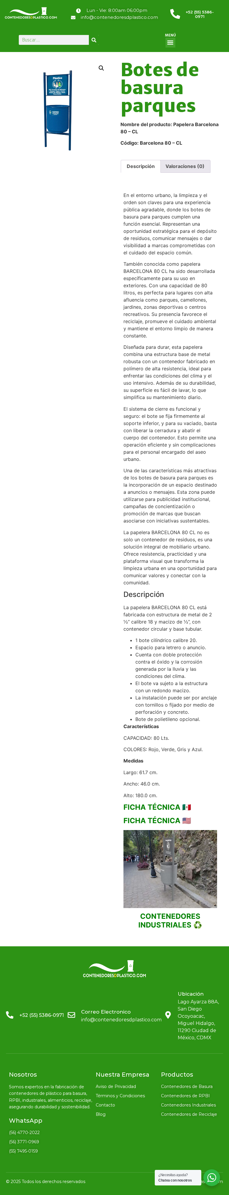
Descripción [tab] (141, 166)
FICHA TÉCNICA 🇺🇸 (157, 820)
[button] (170, 43)
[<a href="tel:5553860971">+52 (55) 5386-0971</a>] (175, 14)
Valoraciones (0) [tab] (185, 166)
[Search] (94, 40)
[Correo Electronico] (71, 1015)
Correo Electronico (106, 1012)
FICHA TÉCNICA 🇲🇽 (158, 807)
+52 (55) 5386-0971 (200, 14)
